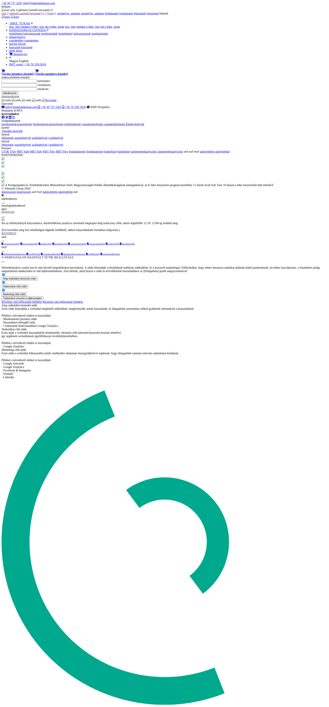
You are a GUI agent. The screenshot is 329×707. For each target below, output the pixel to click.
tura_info (14, 26)
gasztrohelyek (22, 137)
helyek (13, 43)
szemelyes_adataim (68, 13)
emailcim (43, 89)
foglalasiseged (77, 151)
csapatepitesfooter (93, 124)
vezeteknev (44, 85)
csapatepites (16, 40)
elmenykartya (17, 37)
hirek (12, 50)
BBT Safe (23, 151)
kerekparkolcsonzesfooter (17, 124)
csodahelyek (55, 137)
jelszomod (140, 13)
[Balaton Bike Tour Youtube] (10, 117)
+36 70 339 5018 (75, 107)
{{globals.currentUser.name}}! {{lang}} (29, 13)
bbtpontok (8, 137)
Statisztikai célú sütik (15, 286)
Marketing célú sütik (14, 294)
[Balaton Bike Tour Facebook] (3, 117)
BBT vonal (27, 64)
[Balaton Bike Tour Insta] (13, 117)
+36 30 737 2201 (12, 3)
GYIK (5, 151)
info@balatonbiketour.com (39, 3)
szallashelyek (40, 137)
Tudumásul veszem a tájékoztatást (22, 298)
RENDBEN (9, 233)
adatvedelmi (207, 151)
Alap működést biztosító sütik (19, 278)
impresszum (9, 191)
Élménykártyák (135, 124)
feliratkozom (10, 93)
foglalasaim (111, 13)
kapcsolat (14, 47)
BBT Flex (49, 151)
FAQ (13, 151)
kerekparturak (72, 124)
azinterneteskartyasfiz (144, 151)
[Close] (3, 203)
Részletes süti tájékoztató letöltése (22, 301)
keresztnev (44, 81)
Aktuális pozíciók (12, 131)
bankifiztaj (110, 151)
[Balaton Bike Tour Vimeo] (6, 117)
